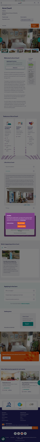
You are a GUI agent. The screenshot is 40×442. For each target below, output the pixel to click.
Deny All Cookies (21, 223)
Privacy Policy (23, 220)
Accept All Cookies (21, 226)
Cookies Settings (10, 223)
